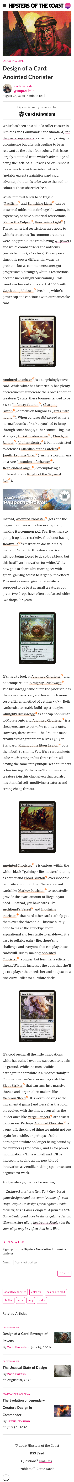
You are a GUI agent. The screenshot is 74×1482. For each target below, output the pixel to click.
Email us (45, 1461)
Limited (8, 1300)
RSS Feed (37, 1453)
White (42, 1300)
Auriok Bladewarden (33, 436)
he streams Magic (45, 1222)
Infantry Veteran (26, 405)
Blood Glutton (34, 878)
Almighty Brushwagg (46, 683)
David (50, 1469)
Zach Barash (22, 86)
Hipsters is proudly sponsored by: (37, 107)
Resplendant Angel (17, 468)
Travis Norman (18, 1421)
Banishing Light (40, 203)
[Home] (40, 6)
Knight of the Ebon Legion (38, 745)
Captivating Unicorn (18, 291)
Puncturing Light (48, 222)
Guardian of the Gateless (39, 449)
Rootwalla (10, 544)
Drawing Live (13, 61)
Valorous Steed (14, 1098)
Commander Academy (16, 1394)
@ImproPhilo (23, 91)
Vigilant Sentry (29, 443)
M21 (20, 1300)
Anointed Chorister (17, 380)
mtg (30, 1300)
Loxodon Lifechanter (34, 462)
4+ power (62, 241)
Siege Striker (13, 1086)
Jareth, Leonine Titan (19, 455)
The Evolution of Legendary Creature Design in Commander (24, 1407)
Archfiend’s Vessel (17, 909)
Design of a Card (56, 1292)
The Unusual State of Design (25, 1367)
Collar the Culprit (17, 222)
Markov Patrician (31, 891)
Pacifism (11, 203)
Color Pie (36, 1292)
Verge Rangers (39, 1117)
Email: (7, 1262)
